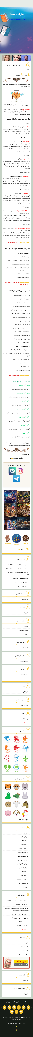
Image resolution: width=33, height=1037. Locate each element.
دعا (12, 458)
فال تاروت (25, 887)
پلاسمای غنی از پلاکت (23, 921)
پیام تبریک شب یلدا (23, 954)
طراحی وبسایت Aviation (22, 925)
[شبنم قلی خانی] (7, 58)
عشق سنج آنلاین (24, 705)
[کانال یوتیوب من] (16, 1012)
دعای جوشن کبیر (24, 674)
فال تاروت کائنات (24, 844)
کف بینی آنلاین (24, 647)
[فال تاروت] (23, 497)
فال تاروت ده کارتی (23, 871)
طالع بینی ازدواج (24, 661)
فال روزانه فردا (24, 993)
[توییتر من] (4, 1007)
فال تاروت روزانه (24, 833)
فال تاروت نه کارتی (23, 867)
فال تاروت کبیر (24, 836)
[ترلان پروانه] (17, 58)
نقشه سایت (11, 1023)
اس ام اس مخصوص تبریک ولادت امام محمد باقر (16, 568)
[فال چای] (23, 523)
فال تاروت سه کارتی (23, 852)
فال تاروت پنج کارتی (23, 860)
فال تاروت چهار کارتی (23, 856)
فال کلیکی (25, 692)
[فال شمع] (10, 510)
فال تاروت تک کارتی (23, 848)
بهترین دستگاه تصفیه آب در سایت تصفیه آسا (17, 900)
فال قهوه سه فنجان (23, 630)
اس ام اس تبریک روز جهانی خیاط (20, 578)
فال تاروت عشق (24, 875)
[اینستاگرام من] (14, 1007)
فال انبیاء (26, 613)
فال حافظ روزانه (24, 946)
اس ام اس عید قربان (23, 585)
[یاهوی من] (28, 1007)
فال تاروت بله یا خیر (23, 883)
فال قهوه (26, 626)
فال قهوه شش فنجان (23, 634)
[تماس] (9, 1007)
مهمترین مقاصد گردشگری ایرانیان (20, 917)
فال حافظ (26, 942)
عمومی (19, 549)
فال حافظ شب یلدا (24, 950)
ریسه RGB (25, 718)
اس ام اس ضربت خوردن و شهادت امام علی (18, 564)
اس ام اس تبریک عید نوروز (21, 582)
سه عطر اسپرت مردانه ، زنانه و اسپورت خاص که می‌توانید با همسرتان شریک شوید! (17, 909)
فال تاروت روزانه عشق (22, 879)
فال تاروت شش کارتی (23, 863)
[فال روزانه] (10, 497)
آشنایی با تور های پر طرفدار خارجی (20, 914)
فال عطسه (25, 980)
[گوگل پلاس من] (21, 1012)
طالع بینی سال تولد (23, 819)
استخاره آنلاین (24, 599)
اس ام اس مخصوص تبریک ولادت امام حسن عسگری (18, 573)
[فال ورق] (10, 523)
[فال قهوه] (23, 510)
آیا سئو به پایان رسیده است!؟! (20, 904)
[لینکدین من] (12, 1012)
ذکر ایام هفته (17, 14)
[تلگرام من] (23, 1007)
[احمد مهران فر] (26, 58)
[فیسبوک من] (19, 1007)
